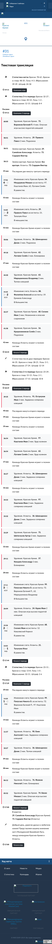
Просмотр (26, 3)
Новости (23, 868)
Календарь (24, 874)
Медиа (38, 868)
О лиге (7, 868)
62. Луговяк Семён (37, 186)
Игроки (39, 874)
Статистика (9, 874)
